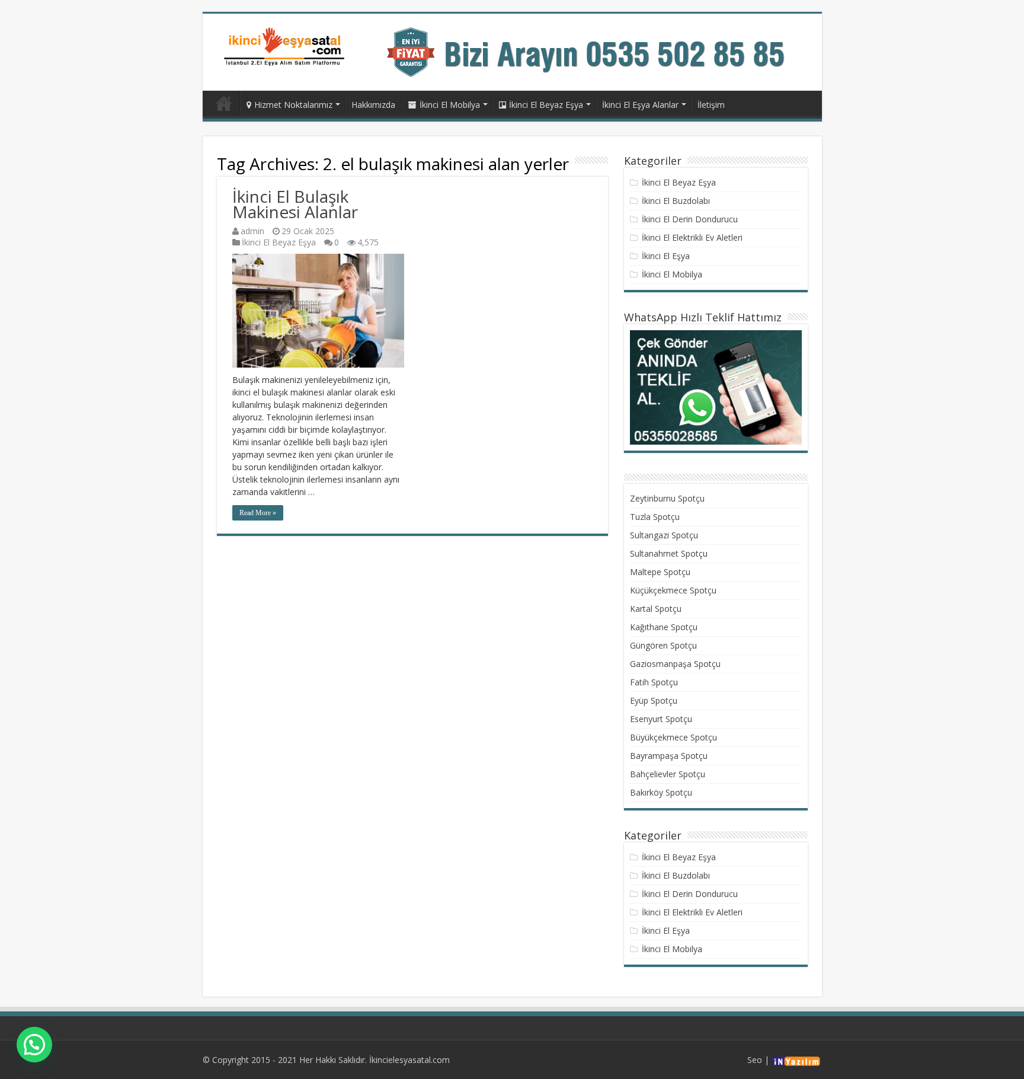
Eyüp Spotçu (653, 700)
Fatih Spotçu (654, 682)
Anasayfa (224, 103)
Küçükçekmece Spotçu (673, 590)
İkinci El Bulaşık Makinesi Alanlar (295, 204)
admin (252, 231)
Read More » (257, 513)
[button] (34, 1044)
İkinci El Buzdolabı (676, 200)
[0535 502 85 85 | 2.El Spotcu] (286, 46)
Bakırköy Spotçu (661, 792)
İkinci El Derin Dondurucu (690, 219)
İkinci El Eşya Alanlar (640, 104)
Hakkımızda (373, 104)
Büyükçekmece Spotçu (673, 737)
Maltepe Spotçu (660, 571)
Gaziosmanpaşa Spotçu (675, 663)
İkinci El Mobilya (450, 104)
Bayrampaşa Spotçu (669, 755)
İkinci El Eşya (666, 255)
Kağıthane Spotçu (663, 627)
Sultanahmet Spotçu (669, 553)
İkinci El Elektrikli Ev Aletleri (692, 237)
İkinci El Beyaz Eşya (546, 104)
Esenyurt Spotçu (661, 718)
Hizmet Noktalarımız (293, 104)
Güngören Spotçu (663, 645)
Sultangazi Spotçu (664, 535)
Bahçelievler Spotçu (667, 774)
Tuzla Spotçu (655, 516)
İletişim (711, 104)
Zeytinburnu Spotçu (667, 498)
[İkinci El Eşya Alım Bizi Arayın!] (597, 51)
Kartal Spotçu (655, 608)
